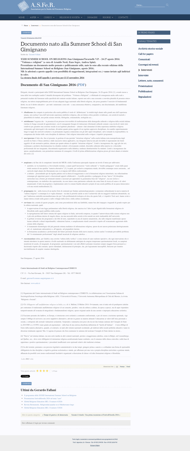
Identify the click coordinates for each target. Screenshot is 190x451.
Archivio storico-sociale (150, 48)
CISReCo (48, 17)
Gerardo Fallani (34, 54)
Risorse (107, 17)
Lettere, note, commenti (150, 80)
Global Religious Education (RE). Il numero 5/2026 (43, 407)
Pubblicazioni (145, 91)
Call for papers (145, 54)
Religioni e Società (70, 17)
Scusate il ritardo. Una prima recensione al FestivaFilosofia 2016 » (95, 415)
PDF (81, 84)
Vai (167, 5)
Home (22, 17)
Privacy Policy (95, 445)
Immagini (92, 17)
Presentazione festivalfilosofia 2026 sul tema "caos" (43, 398)
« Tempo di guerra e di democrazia (55, 415)
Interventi (146, 70)
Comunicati (144, 59)
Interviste (143, 75)
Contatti (123, 17)
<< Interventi (26, 32)
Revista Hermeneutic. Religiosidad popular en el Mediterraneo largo (49, 404)
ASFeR (33, 17)
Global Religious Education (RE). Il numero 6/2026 (43, 401)
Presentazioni (145, 86)
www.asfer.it (35, 283)
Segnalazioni (144, 97)
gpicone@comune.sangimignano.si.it (40, 278)
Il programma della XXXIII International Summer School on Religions (50, 395)
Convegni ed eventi (148, 64)
